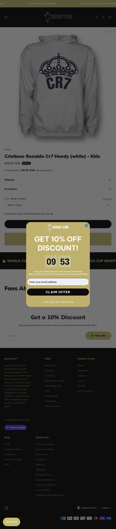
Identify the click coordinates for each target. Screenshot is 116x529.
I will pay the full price (58, 302)
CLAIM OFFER (58, 292)
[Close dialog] (86, 225)
